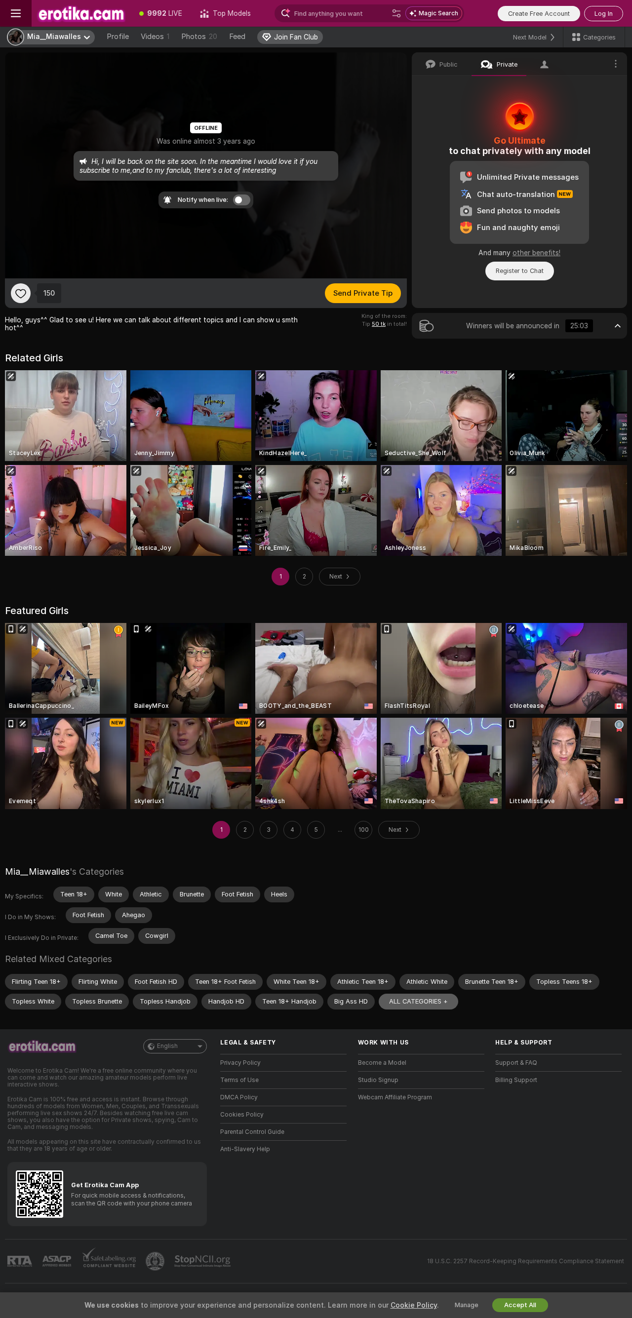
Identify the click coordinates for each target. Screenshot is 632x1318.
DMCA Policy (239, 1097)
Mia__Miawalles (37, 871)
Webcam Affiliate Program (395, 1097)
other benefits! (536, 253)
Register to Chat (520, 270)
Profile (118, 36)
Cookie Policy (414, 1305)
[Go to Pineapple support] (156, 1261)
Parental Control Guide (252, 1131)
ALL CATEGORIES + (418, 1001)
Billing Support (516, 1080)
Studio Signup (378, 1080)
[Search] (396, 13)
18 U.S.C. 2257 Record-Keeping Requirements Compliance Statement (525, 1261)
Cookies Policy (242, 1114)
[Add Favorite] (21, 293)
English (167, 1046)
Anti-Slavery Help (245, 1149)
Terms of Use (239, 1080)
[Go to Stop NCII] (203, 1261)
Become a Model (382, 1062)
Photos (199, 36)
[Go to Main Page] (81, 13)
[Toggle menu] (16, 13)
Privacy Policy (240, 1062)
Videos (155, 36)
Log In (603, 13)
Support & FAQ (516, 1062)
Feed (237, 36)
